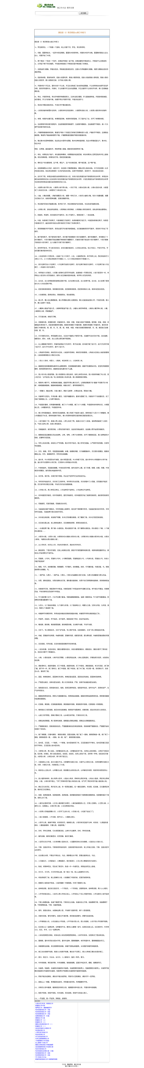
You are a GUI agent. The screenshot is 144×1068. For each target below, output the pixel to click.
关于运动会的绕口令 (41, 1036)
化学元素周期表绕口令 (42, 1038)
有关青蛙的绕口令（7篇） (43, 1009)
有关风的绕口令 (40, 1034)
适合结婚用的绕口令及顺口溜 (44, 1047)
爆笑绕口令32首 (40, 1018)
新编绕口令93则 (40, 1005)
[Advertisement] (72, 23)
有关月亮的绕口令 (40, 1049)
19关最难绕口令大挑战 (42, 1040)
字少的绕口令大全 (40, 1057)
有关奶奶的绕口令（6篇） (43, 1012)
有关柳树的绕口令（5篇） (43, 1055)
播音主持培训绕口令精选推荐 (44, 1045)
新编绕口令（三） (40, 1020)
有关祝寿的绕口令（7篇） (43, 1014)
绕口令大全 (61, 8)
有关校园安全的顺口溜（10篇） (45, 1051)
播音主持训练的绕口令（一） (44, 1024)
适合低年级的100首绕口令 (43, 1028)
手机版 (64, 1064)
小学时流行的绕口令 (41, 1032)
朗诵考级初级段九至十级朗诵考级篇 (46, 1059)
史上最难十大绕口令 (41, 1042)
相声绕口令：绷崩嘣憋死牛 (43, 1007)
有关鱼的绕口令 (40, 1030)
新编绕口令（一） (40, 1026)
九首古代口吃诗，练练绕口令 (44, 1003)
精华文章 (70, 8)
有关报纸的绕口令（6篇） (43, 1053)
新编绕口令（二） (40, 1022)
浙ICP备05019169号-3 (71, 1066)
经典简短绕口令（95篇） (42, 1016)
